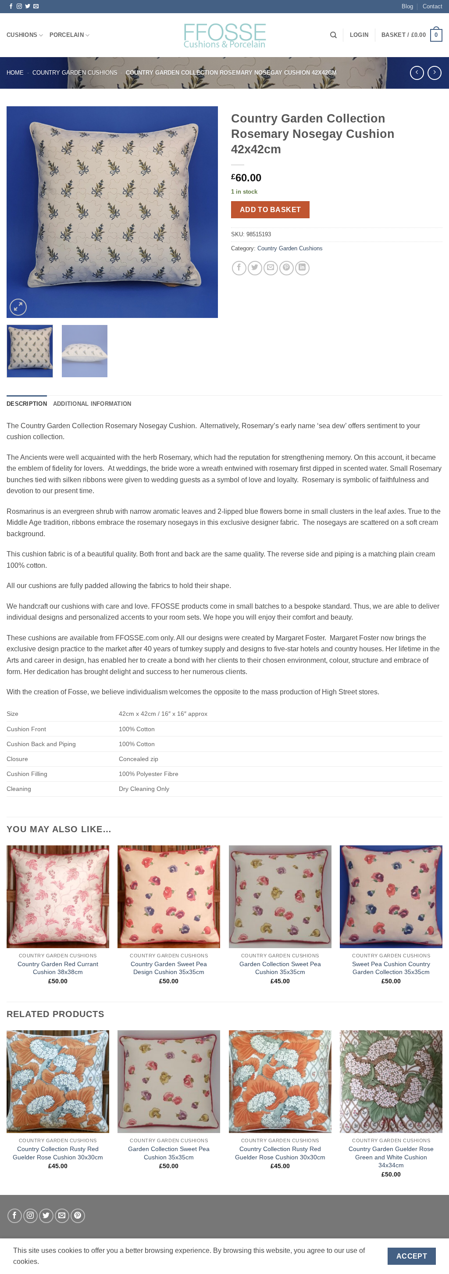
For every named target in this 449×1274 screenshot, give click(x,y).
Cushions (22, 35)
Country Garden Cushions (75, 72)
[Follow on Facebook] (11, 7)
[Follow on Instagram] (19, 7)
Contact (432, 6)
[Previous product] (434, 72)
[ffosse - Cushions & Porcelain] (224, 35)
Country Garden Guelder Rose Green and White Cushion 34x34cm (391, 1157)
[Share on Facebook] (239, 268)
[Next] (202, 212)
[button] (359, 35)
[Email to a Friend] (271, 268)
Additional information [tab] (92, 404)
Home (15, 72)
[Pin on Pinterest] (286, 268)
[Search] (333, 35)
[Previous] (22, 212)
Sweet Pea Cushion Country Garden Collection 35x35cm (391, 968)
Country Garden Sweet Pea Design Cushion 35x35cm (169, 968)
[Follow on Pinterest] (78, 1216)
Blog (407, 6)
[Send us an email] (36, 7)
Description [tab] (27, 404)
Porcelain (67, 35)
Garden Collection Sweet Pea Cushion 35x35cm (280, 968)
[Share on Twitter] (255, 268)
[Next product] (417, 72)
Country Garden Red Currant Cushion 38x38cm (58, 968)
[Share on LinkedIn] (302, 268)
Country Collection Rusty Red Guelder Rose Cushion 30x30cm (58, 1153)
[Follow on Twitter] (27, 7)
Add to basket (270, 209)
